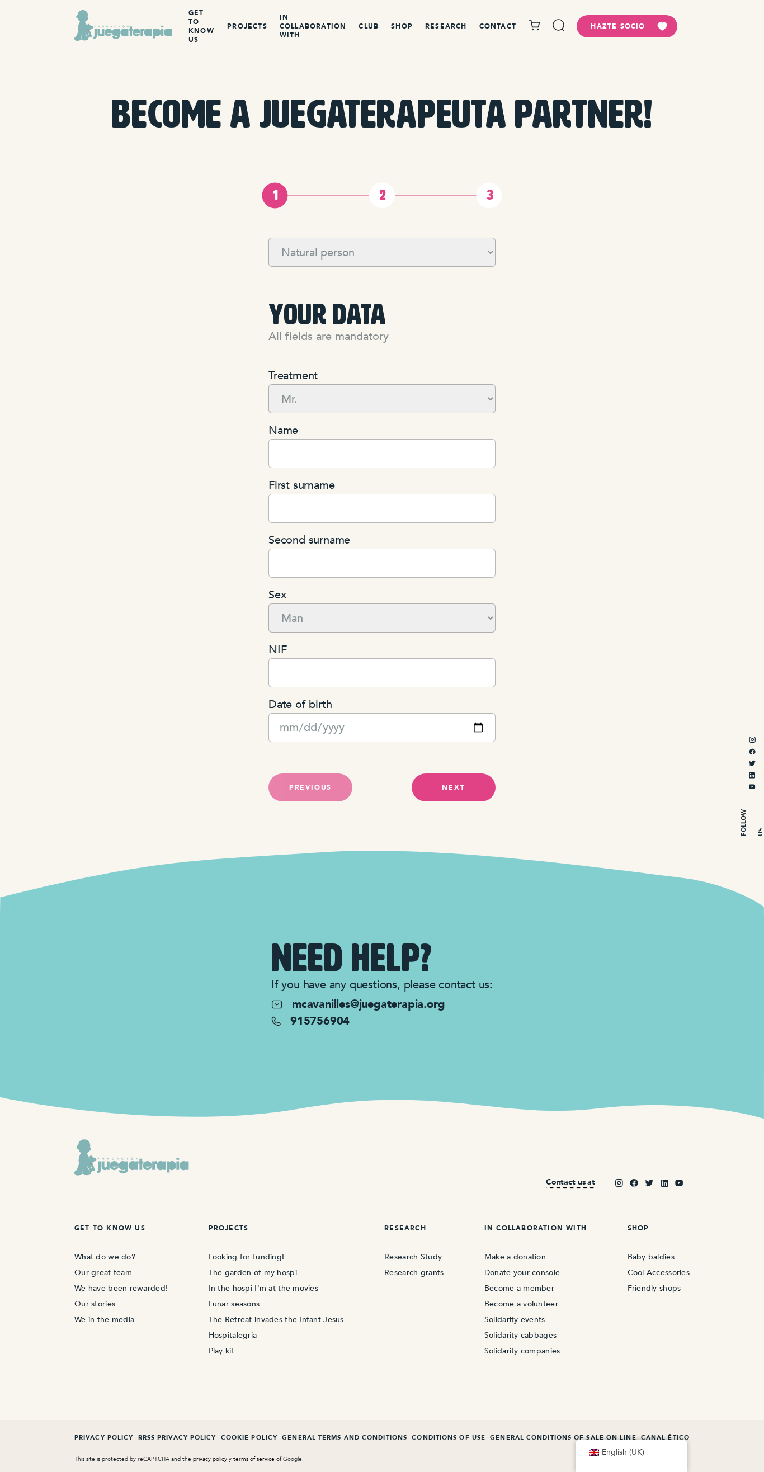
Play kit (221, 1351)
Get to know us (201, 26)
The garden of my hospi (253, 1272)
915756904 (320, 1020)
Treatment (293, 375)
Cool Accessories (659, 1272)
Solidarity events (514, 1319)
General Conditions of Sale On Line (563, 1437)
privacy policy (210, 1458)
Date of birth (300, 704)
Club (369, 26)
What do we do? (104, 1257)
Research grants (414, 1272)
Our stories (94, 1304)
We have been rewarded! (121, 1288)
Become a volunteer (521, 1304)
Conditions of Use (448, 1437)
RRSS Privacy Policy (177, 1437)
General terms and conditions (344, 1437)
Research (446, 26)
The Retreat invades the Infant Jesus (276, 1319)
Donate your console (522, 1272)
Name (283, 430)
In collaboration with (313, 26)
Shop (402, 26)
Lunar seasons (234, 1304)
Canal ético (665, 1437)
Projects (247, 26)
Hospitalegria (233, 1335)
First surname (301, 485)
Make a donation (515, 1257)
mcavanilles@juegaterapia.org (368, 1004)
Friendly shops (654, 1288)
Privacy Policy (103, 1437)
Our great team (103, 1272)
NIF (277, 649)
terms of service (254, 1458)
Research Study (413, 1257)
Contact (497, 26)
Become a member (519, 1288)
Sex (277, 594)
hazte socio (618, 26)
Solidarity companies (522, 1351)
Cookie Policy (249, 1437)
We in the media (104, 1319)
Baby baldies (651, 1257)
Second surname (309, 540)
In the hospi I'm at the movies (263, 1288)
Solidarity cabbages (520, 1335)
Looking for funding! (247, 1257)
